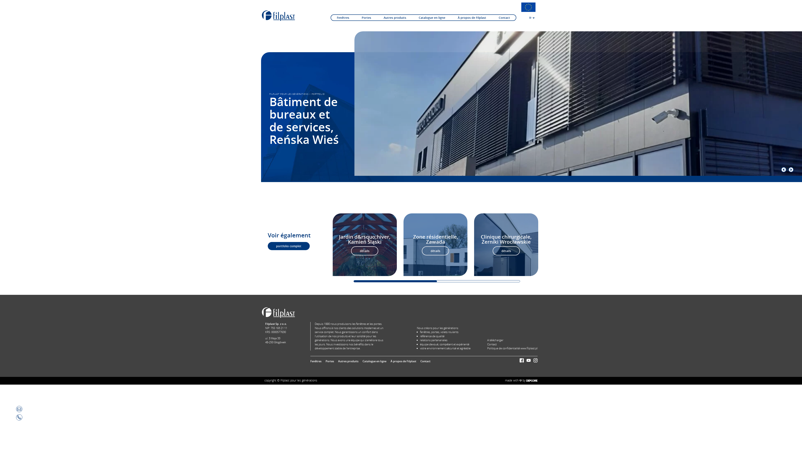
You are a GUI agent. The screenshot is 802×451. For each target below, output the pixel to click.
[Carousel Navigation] (570, 169)
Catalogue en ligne (432, 18)
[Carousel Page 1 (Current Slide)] (395, 281)
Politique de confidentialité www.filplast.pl (512, 348)
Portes (366, 18)
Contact (504, 18)
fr (530, 18)
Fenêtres (343, 18)
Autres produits (395, 18)
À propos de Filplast (472, 18)
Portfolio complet (288, 246)
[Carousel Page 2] (478, 281)
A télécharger (495, 340)
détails (364, 251)
